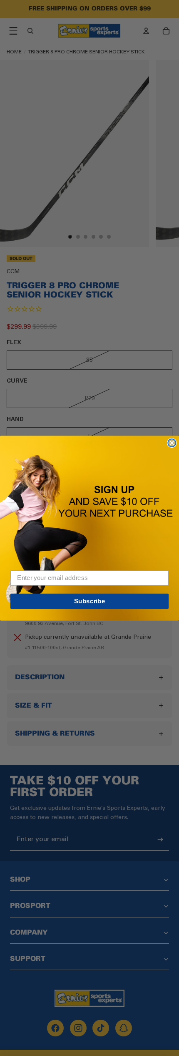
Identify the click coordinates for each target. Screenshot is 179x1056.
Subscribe (89, 600)
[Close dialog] (172, 442)
